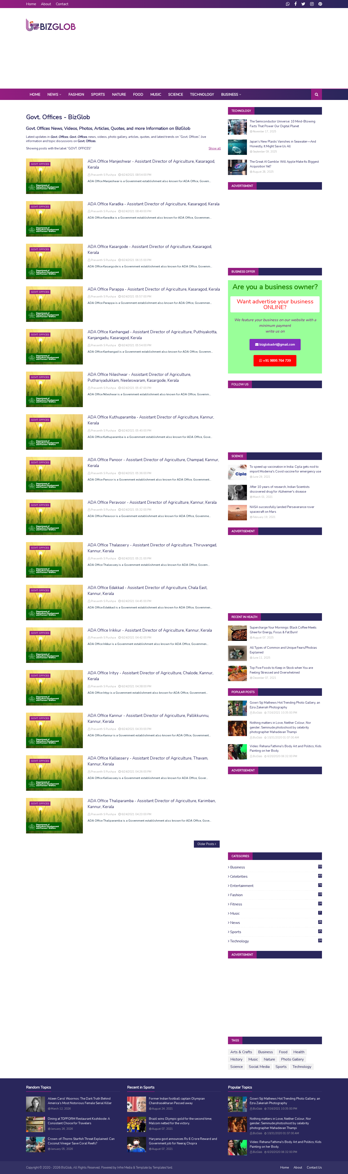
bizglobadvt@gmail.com (277, 344)
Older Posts (205, 844)
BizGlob (257, 713)
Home (31, 4)
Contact (62, 4)
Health (298, 1052)
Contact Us (314, 1167)
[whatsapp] (288, 4)
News (276, 922)
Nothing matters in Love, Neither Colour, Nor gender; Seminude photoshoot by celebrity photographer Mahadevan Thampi (280, 727)
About (46, 4)
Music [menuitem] (155, 94)
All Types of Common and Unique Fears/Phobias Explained (283, 650)
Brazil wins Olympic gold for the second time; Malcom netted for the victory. (180, 1121)
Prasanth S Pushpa (103, 175)
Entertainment (276, 885)
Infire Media (124, 1167)
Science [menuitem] (175, 94)
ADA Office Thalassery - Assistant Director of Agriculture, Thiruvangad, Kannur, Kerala (152, 548)
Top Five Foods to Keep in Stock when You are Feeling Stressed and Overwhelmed (281, 670)
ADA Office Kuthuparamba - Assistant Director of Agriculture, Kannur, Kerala (151, 420)
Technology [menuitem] (202, 94)
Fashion (276, 895)
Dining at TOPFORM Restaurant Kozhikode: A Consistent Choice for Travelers (79, 1121)
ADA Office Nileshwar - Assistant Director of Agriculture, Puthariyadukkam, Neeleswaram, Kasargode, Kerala (139, 377)
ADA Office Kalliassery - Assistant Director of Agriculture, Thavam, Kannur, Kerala (148, 761)
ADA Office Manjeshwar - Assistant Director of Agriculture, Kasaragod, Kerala (151, 164)
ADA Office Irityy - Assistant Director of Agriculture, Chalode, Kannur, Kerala (150, 676)
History (236, 1059)
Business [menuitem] (229, 94)
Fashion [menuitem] (76, 94)
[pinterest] (319, 4)
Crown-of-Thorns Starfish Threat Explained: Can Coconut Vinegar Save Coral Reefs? (81, 1141)
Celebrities (276, 876)
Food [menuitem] (138, 94)
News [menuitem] (52, 94)
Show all (215, 148)
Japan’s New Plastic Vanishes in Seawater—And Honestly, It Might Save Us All (283, 143)
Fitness (276, 904)
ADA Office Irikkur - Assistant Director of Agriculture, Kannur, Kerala (150, 630)
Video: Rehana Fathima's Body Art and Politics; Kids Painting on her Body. (285, 748)
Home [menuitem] (35, 94)
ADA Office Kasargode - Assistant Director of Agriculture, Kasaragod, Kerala (150, 250)
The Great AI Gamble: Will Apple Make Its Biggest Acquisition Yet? (284, 164)
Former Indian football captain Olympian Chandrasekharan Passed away (177, 1101)
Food (283, 1052)
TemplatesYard (162, 1167)
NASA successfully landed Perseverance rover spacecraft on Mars (282, 509)
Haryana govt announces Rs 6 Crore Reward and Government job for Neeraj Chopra (183, 1141)
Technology (276, 941)
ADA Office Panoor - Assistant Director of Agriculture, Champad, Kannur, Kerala (153, 463)
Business (276, 867)
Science (236, 1066)
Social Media (259, 1066)
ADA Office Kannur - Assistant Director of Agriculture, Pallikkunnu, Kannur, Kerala (148, 718)
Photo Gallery (292, 1059)
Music (275, 913)
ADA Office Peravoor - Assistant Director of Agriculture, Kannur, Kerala (152, 502)
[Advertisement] (236, 48)
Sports (276, 932)
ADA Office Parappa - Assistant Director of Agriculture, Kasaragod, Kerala (154, 289)
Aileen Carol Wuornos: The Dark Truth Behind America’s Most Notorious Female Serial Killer (80, 1101)
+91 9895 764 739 (276, 360)
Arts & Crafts (241, 1052)
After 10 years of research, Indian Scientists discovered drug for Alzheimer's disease (280, 489)
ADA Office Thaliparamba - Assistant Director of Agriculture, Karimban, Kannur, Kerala (152, 804)
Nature (269, 1059)
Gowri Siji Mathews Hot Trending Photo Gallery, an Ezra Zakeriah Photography (285, 705)
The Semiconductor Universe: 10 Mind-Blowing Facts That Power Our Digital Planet (282, 123)
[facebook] (295, 4)
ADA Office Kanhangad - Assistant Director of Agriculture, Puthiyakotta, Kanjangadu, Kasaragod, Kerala (152, 335)
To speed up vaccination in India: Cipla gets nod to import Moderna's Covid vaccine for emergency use (285, 469)
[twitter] (303, 4)
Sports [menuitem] (98, 94)
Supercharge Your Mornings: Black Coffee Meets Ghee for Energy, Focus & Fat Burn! (283, 629)
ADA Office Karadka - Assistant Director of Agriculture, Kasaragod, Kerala (153, 204)
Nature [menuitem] (119, 94)
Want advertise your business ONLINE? (275, 304)
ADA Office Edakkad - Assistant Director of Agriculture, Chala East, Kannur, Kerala (147, 591)
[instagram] (312, 4)
